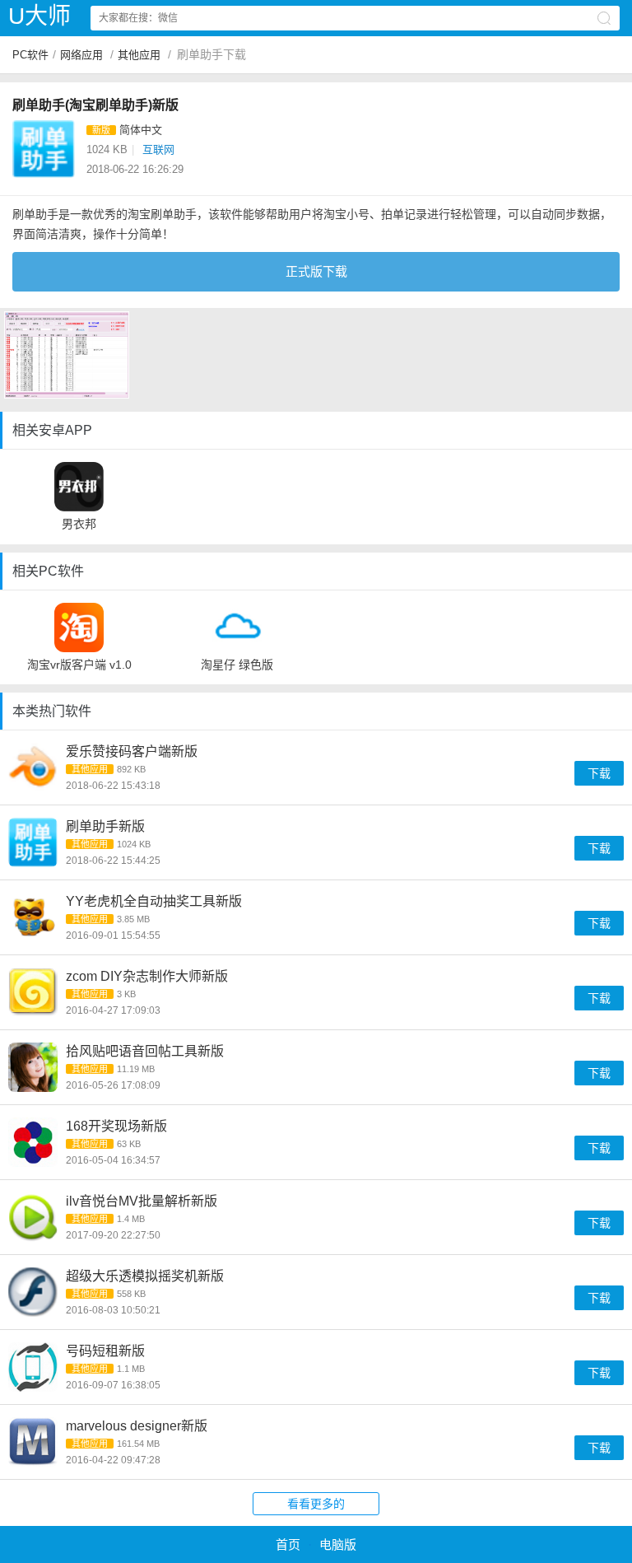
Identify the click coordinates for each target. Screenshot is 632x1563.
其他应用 (139, 55)
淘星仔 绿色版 (237, 664)
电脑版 (337, 1544)
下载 (599, 773)
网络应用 (81, 55)
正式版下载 (316, 271)
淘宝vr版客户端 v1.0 (79, 664)
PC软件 (30, 55)
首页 (288, 1544)
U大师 (39, 16)
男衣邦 (79, 523)
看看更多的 (316, 1503)
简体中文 (140, 130)
